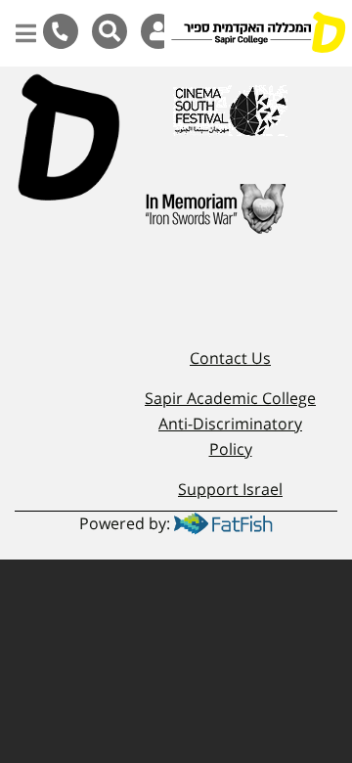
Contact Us (230, 358)
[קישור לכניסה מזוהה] (158, 31)
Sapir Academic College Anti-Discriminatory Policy (230, 423)
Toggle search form (109, 31)
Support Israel (230, 489)
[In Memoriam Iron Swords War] (213, 217)
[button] (26, 23)
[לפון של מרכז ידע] (60, 31)
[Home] (258, 33)
